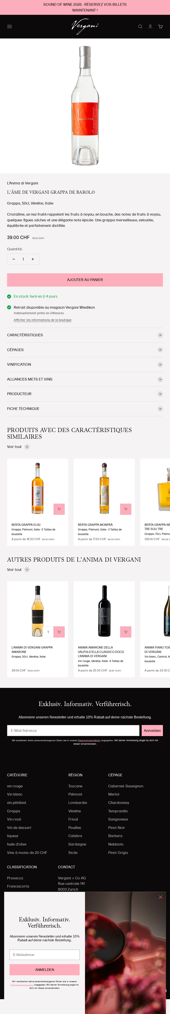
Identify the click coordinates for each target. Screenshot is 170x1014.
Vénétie (74, 811)
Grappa (13, 811)
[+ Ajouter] (59, 509)
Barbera (115, 836)
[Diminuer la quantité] (13, 259)
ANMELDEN (44, 970)
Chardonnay (118, 802)
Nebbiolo (116, 844)
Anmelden (152, 730)
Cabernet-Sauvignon (125, 786)
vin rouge (15, 786)
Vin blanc (15, 794)
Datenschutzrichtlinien (89, 740)
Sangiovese (118, 819)
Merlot (114, 794)
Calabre (75, 836)
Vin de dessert (19, 827)
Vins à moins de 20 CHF (27, 852)
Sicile (72, 852)
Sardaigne (77, 844)
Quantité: (15, 249)
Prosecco (15, 878)
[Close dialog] (160, 897)
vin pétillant (16, 802)
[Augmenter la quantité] (32, 259)
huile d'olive (16, 844)
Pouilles (74, 827)
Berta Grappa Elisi (26, 524)
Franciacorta (18, 886)
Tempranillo (118, 811)
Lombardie (77, 802)
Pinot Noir (116, 827)
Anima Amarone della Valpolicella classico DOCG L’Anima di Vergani (101, 652)
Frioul (73, 819)
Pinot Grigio (118, 852)
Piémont (75, 794)
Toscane (75, 786)
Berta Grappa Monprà (95, 524)
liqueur (13, 836)
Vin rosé (14, 819)
